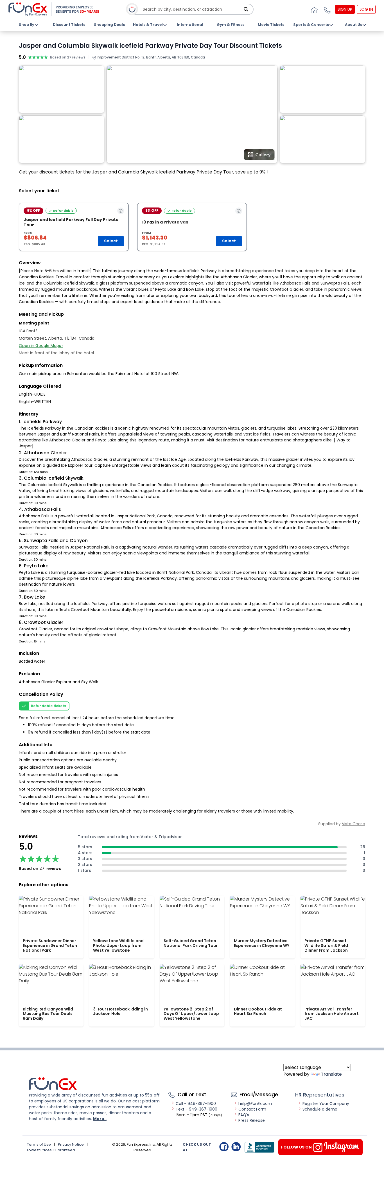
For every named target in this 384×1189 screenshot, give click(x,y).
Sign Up (345, 9)
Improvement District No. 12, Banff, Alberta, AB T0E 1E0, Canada (150, 57)
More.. (100, 1119)
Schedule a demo (319, 1109)
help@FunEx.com (255, 1103)
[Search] (246, 9)
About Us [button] (353, 24)
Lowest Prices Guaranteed (51, 1150)
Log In (366, 9)
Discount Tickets (69, 24)
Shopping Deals (109, 24)
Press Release (251, 1120)
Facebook (224, 1146)
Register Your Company (325, 1103)
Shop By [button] (26, 24)
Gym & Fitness (230, 24)
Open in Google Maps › (41, 345)
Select (111, 241)
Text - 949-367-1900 (196, 1109)
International (190, 24)
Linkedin (236, 1146)
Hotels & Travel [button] (148, 24)
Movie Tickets (271, 24)
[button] (326, 9)
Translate (331, 1074)
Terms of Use (39, 1144)
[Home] (313, 9)
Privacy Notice (71, 1144)
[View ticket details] (120, 210)
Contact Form (252, 1109)
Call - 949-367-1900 (196, 1103)
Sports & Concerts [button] (311, 24)
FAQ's (243, 1115)
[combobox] (192, 9)
